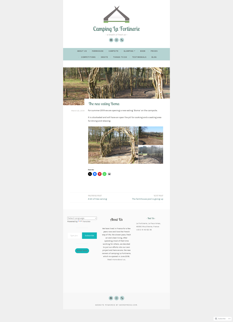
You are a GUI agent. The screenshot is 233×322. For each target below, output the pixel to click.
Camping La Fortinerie (116, 28)
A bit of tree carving (97, 197)
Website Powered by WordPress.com (116, 305)
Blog (154, 57)
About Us (82, 51)
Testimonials (139, 57)
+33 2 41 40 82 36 (144, 230)
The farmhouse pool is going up (147, 197)
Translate (86, 221)
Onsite (104, 57)
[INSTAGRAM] (116, 298)
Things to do (120, 57)
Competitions (88, 57)
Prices (154, 51)
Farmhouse (98, 51)
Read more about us (116, 259)
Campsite (113, 51)
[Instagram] (116, 40)
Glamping (128, 51)
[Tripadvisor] (122, 40)
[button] (113, 145)
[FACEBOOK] (111, 298)
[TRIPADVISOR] (122, 298)
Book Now (82, 251)
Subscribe (89, 235)
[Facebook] (111, 40)
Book (143, 51)
